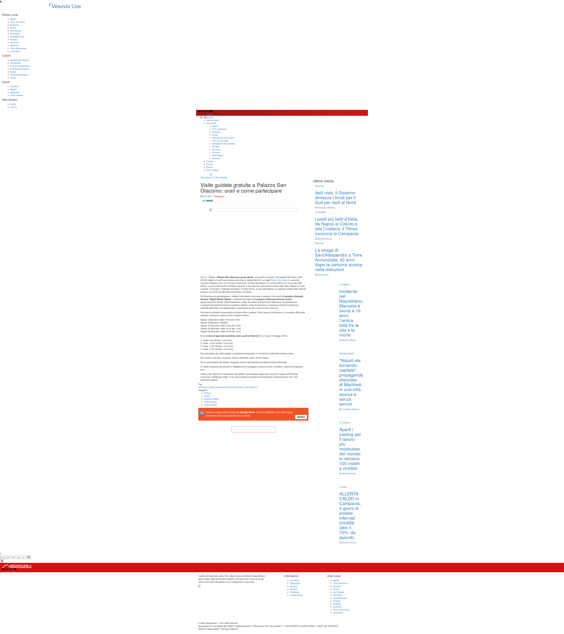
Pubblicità (294, 592)
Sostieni (210, 114)
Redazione (219, 196)
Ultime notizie (212, 120)
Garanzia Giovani (229, 387)
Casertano (15, 51)
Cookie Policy (296, 595)
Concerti (14, 86)
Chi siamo (294, 580)
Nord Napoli (217, 155)
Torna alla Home (253, 429)
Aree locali (211, 123)
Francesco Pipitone (326, 207)
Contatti (210, 117)
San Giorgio (15, 30)
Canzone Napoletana (20, 65)
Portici (13, 27)
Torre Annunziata (18, 48)
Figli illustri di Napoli (19, 68)
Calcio (13, 104)
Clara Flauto (323, 274)
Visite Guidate (16, 95)
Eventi (209, 167)
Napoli (13, 18)
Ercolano (14, 24)
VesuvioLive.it (206, 177)
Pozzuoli (14, 42)
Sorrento (14, 45)
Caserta (216, 158)
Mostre (13, 89)
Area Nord (15, 33)
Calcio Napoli (212, 170)
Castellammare (17, 36)
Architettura (15, 62)
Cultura (209, 161)
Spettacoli (14, 92)
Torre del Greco (17, 21)
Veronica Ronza (324, 238)
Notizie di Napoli (211, 398)
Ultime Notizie (221, 177)
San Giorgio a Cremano (223, 137)
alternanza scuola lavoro (209, 387)
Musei (13, 71)
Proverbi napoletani (19, 74)
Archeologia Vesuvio (19, 60)
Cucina (13, 106)
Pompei (13, 39)
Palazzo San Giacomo (280, 280)
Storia (13, 77)
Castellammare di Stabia (223, 143)
